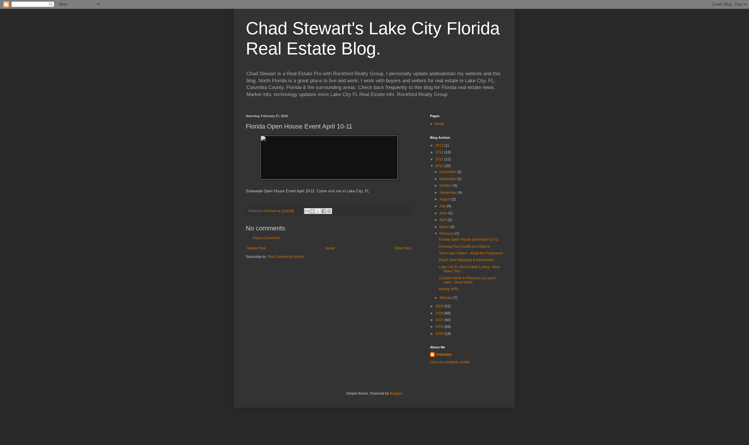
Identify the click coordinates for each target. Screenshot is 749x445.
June (443, 213)
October (446, 186)
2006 (439, 327)
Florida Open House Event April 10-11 (469, 239)
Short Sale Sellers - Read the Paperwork (471, 253)
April (443, 220)
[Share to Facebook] (324, 211)
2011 (439, 159)
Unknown (443, 354)
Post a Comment (266, 238)
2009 (439, 306)
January (446, 298)
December (448, 172)
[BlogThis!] (312, 211)
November (448, 179)
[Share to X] (318, 211)
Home (330, 248)
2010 (439, 166)
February (447, 234)
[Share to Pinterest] (329, 211)
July (443, 206)
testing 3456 (448, 289)
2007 (439, 320)
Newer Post (256, 248)
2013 (439, 145)
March (444, 227)
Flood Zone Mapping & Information (466, 260)
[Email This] (307, 211)
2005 (439, 334)
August (445, 199)
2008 (439, 313)
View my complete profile (450, 362)
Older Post (402, 248)
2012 (439, 152)
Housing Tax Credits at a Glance (464, 246)
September (448, 193)
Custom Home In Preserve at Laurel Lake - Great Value (467, 280)
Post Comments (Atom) (285, 257)
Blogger (396, 393)
